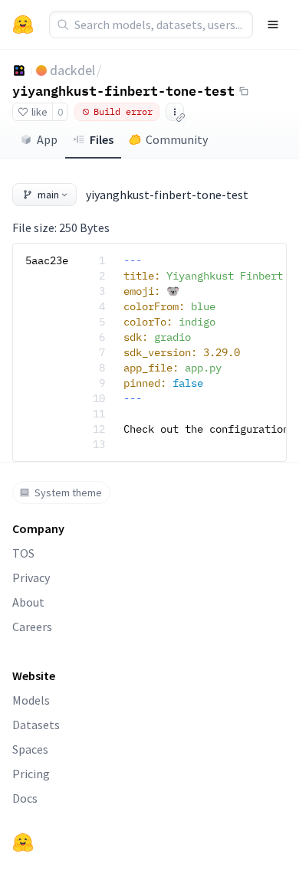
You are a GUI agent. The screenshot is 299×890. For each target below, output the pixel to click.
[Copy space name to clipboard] (243, 91)
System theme (68, 492)
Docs (25, 798)
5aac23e (46, 260)
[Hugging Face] (23, 842)
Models (31, 700)
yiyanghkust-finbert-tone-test (123, 90)
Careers (32, 626)
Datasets (36, 724)
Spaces (30, 749)
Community (177, 139)
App (47, 139)
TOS (23, 553)
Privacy (31, 577)
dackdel (72, 70)
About (28, 602)
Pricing (31, 773)
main (48, 194)
